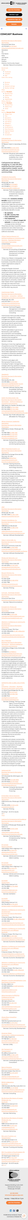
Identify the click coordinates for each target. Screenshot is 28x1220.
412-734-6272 (14, 904)
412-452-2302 (14, 565)
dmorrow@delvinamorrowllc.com (12, 245)
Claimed (7, 133)
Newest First (9, 93)
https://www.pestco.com (9, 1008)
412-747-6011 (13, 46)
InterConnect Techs (8, 292)
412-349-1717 (13, 850)
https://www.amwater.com (10, 1042)
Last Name (8, 121)
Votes (6, 108)
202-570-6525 (14, 781)
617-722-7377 (13, 1157)
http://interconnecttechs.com (11, 305)
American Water (7, 1033)
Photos (7, 84)
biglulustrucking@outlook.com (11, 1143)
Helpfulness (8, 99)
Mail (6, 75)
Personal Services (7, 999)
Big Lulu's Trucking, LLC (9, 1136)
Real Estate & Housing (8, 982)
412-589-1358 (13, 432)
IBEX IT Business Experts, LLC (11, 449)
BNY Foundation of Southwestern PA (13, 1152)
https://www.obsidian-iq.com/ (11, 385)
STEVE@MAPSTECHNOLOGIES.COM (13, 411)
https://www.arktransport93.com (12, 1058)
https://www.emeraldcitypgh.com (12, 618)
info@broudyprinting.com (10, 584)
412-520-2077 (14, 1141)
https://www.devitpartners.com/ (11, 655)
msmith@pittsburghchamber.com (12, 635)
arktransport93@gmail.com (10, 1056)
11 (5, 1165)
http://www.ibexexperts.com (10, 462)
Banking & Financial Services (10, 1069)
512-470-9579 (14, 1073)
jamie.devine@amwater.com (10, 1040)
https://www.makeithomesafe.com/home (14, 551)
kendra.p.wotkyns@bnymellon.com (13, 1159)
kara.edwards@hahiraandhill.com (12, 783)
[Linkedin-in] (11, 1211)
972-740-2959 (14, 407)
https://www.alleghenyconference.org (13, 939)
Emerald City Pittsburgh (9, 607)
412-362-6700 (14, 580)
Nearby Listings (9, 88)
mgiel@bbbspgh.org (8, 1127)
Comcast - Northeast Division (11, 593)
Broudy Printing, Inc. (8, 573)
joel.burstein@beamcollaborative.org (13, 1089)
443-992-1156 (14, 694)
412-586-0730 (14, 527)
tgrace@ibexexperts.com (9, 460)
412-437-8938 (14, 1088)
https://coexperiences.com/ (10, 151)
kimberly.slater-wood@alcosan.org (12, 906)
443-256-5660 (14, 779)
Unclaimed (8, 134)
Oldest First (8, 95)
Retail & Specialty (7, 846)
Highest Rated (9, 131)
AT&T (3, 507)
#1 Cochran (5, 845)
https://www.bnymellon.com (10, 1161)
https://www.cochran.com (9, 854)
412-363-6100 (14, 1105)
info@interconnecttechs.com (11, 303)
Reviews (7, 82)
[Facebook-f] (14, 1211)
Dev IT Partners (6, 640)
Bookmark (5, 68)
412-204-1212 (13, 1125)
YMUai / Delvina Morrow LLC (10, 236)
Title (6, 116)
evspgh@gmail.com (8, 807)
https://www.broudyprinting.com (12, 586)
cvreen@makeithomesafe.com (11, 549)
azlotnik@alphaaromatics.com (11, 1006)
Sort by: (7, 91)
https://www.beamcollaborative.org (12, 1091)
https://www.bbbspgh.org (10, 1111)
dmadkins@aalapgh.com (9, 436)
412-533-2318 (13, 614)
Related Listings (10, 86)
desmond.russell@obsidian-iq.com (12, 384)
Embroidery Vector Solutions (10, 796)
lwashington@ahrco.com (9, 990)
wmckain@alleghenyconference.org (13, 954)
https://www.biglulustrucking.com (12, 1145)
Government (6, 882)
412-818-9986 (14, 547)
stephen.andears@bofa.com (10, 1076)
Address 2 (8, 123)
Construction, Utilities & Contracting (13, 1035)
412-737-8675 (13, 184)
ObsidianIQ (5, 374)
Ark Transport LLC (7, 1049)
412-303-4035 (14, 805)
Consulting (13, 296)
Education (12, 686)
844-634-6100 (14, 148)
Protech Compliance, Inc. (9, 520)
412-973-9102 (13, 1023)
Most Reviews (9, 129)
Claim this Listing (7, 77)
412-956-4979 (14, 1055)
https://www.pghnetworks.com (11, 569)
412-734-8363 (14, 886)
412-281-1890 (13, 936)
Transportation (6, 1051)
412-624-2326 (14, 828)
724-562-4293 (14, 514)
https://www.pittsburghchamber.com (13, 637)
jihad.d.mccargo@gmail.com (10, 516)
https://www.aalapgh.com (9, 438)
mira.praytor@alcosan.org (9, 890)
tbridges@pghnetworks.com (11, 567)
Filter (3, 90)
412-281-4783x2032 (19, 631)
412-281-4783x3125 (18, 970)
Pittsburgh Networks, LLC (10, 558)
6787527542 (12, 458)
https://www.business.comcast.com (13, 48)
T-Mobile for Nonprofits (9, 177)
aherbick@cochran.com (9, 852)
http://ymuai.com (7, 247)
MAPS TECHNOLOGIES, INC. (10, 398)
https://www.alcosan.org (9, 892)
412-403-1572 (13, 434)
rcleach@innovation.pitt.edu (10, 832)
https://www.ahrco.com (9, 991)
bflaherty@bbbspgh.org (9, 1109)
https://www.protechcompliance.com (13, 533)
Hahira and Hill (6, 770)
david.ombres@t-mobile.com (11, 188)
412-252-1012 (13, 1003)
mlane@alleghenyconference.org (12, 938)
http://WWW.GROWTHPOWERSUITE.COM (15, 413)
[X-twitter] (17, 1211)
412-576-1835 (13, 382)
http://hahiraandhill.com (9, 785)
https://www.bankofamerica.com (12, 1078)
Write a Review (6, 101)
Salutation (8, 118)
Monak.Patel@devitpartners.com (12, 653)
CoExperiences (6, 138)
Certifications (9, 127)
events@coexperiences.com (10, 149)
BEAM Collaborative (8, 1082)
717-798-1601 (13, 1039)
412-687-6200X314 (18, 986)
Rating (7, 97)
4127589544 (12, 652)
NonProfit (5, 932)
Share (3, 70)
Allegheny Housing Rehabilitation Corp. (14, 980)
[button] (2, 28)
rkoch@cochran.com (8, 870)
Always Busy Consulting (9, 1017)
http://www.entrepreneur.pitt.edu (12, 834)
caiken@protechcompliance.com (12, 531)
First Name (8, 120)
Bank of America (7, 1067)
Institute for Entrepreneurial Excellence (14, 819)
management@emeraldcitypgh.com (13, 616)
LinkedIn (7, 73)
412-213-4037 (13, 692)
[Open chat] (23, 1215)
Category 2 (8, 125)
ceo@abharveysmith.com (10, 698)
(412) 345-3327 (14, 301)
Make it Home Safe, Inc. (9, 540)
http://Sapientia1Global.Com (10, 699)
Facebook (8, 72)
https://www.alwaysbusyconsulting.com (14, 1026)
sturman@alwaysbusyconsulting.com (13, 1024)
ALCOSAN (5, 880)
